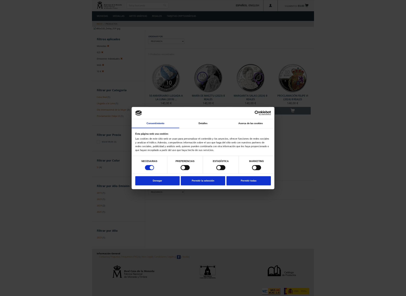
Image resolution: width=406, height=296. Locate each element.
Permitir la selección (203, 180)
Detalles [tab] (203, 123)
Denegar (157, 180)
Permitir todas (248, 180)
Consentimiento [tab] (155, 123)
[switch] (185, 167)
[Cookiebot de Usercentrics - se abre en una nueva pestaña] (257, 113)
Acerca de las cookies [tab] (250, 123)
